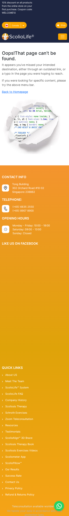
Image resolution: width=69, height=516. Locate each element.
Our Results (12, 469)
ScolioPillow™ (13, 463)
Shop (63, 25)
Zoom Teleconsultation (19, 419)
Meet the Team (14, 381)
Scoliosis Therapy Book (19, 444)
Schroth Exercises (16, 412)
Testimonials (12, 431)
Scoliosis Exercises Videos (21, 450)
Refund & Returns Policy (19, 494)
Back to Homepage (15, 92)
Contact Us (12, 482)
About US (11, 374)
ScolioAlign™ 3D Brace (18, 437)
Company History (16, 400)
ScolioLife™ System (17, 387)
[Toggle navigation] (62, 36)
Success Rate (13, 475)
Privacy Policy (13, 488)
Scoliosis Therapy (16, 406)
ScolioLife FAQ (14, 393)
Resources (11, 425)
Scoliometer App (15, 456)
